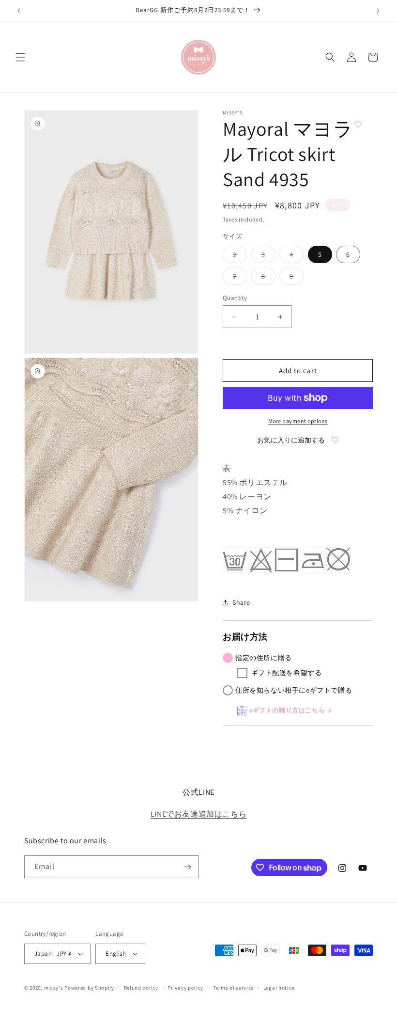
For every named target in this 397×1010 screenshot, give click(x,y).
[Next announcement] (378, 10)
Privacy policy (185, 987)
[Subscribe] (187, 866)
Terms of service (233, 987)
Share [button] (241, 602)
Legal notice (278, 987)
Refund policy (141, 987)
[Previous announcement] (19, 10)
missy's (54, 987)
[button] (20, 57)
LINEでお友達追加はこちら (198, 814)
